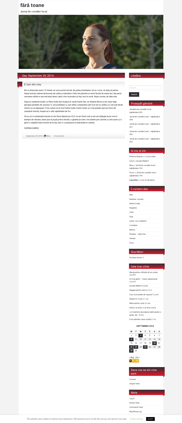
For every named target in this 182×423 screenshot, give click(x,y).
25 (145, 347)
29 (131, 351)
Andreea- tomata (136, 199)
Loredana (133, 225)
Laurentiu (133, 180)
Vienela (132, 238)
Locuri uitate (150, 156)
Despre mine (134, 384)
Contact (132, 379)
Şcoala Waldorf (142, 161)
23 (136, 347)
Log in (131, 398)
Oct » (137, 357)
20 (155, 343)
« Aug (131, 357)
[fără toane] (91, 41)
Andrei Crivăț (134, 203)
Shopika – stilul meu (137, 234)
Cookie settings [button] (136, 419)
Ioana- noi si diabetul (137, 221)
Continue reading (31, 128)
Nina (48, 136)
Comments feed (136, 407)
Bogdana (133, 208)
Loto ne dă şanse (147, 180)
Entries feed (134, 403)
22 (131, 347)
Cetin (131, 212)
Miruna (132, 230)
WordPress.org (135, 412)
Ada (131, 195)
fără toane (32, 5)
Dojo (131, 217)
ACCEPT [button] (150, 419)
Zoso (131, 243)
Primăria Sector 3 (136, 257)
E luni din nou (32, 84)
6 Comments (59, 136)
